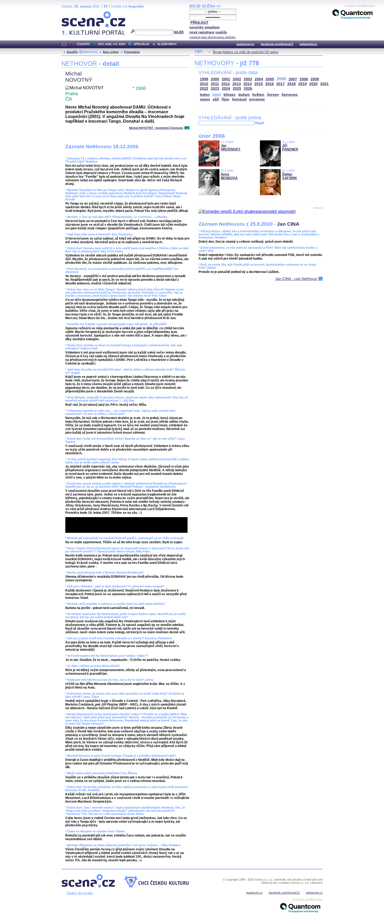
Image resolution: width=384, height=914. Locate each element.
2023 (215, 89)
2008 (304, 79)
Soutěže (72, 51)
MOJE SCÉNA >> (205, 6)
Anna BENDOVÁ (229, 176)
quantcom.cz (245, 44)
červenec (290, 95)
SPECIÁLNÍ (141, 44)
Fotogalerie (132, 51)
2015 (258, 84)
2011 (215, 84)
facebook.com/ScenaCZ (277, 44)
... (187, 127)
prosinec (257, 99)
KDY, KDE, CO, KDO (111, 44)
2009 (315, 79)
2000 (215, 79)
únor (216, 94)
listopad (239, 99)
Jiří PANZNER (290, 147)
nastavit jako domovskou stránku (212, 37)
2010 (204, 84)
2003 (248, 79)
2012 (226, 84)
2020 (313, 84)
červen (273, 95)
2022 (204, 89)
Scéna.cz (70, 13)
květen (258, 95)
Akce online (111, 51)
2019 (302, 84)
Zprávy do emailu (80, 893)
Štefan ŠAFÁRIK (289, 176)
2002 (237, 79)
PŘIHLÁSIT (199, 23)
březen (230, 95)
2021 (324, 84)
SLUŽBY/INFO (167, 44)
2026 (248, 89)
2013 (236, 84)
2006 (281, 79)
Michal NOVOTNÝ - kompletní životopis (156, 127)
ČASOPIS (83, 44)
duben (244, 95)
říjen (225, 99)
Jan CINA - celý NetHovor (296, 279)
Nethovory (90, 51)
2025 (237, 89)
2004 (259, 79)
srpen (205, 99)
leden (205, 95)
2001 (226, 79)
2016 (269, 84)
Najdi (259, 123)
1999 (204, 79)
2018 (291, 84)
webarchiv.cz (308, 44)
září (216, 99)
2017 (280, 84)
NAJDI (179, 32)
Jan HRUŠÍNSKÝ (231, 147)
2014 (247, 84)
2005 (270, 79)
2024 (226, 89)
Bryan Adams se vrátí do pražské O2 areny (245, 52)
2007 (293, 79)
